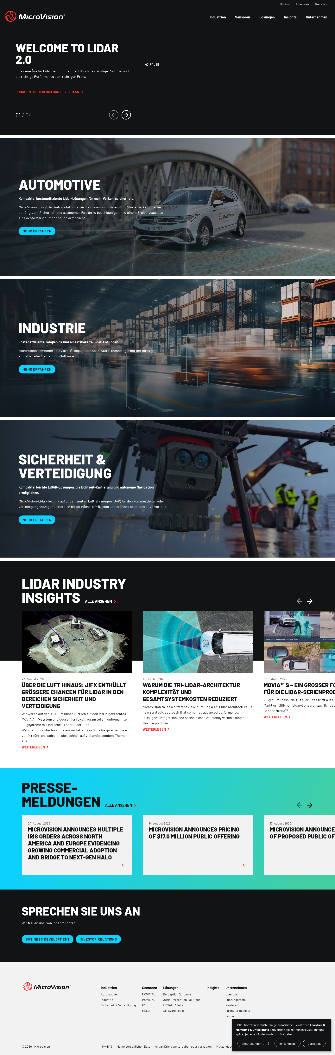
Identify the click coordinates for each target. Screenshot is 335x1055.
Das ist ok (314, 1043)
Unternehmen (236, 988)
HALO (146, 1010)
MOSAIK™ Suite (173, 1005)
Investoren (302, 4)
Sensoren (149, 988)
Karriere (231, 1005)
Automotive (109, 994)
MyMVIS (107, 1046)
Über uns (231, 994)
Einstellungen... (253, 1043)
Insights (213, 988)
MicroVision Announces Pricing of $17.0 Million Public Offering (194, 833)
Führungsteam (235, 999)
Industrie (107, 999)
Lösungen (171, 988)
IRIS (144, 1005)
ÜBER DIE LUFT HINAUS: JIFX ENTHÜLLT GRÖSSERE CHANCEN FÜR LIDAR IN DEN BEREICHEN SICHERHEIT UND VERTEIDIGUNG (74, 695)
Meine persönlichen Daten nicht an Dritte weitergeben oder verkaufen (164, 1046)
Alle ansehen (98, 601)
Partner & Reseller (237, 1010)
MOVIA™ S (148, 999)
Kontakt (285, 4)
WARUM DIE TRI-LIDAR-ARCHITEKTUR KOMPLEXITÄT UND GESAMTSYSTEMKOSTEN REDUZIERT (191, 691)
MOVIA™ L (148, 994)
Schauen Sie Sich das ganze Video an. (48, 92)
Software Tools (173, 1010)
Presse (230, 1016)
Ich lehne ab (287, 1043)
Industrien (109, 988)
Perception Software (177, 994)
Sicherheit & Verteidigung (118, 1005)
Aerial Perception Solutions (181, 999)
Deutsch (320, 4)
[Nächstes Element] (126, 115)
